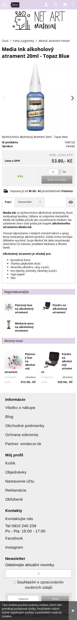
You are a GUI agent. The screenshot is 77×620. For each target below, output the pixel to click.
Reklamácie (15, 490)
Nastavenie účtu (19, 481)
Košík (10, 463)
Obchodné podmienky (24, 425)
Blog (9, 416)
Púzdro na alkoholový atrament (60, 308)
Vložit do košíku (56, 179)
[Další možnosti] (73, 4)
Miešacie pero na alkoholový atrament (24, 327)
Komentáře (25, 202)
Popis (8, 202)
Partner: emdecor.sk (23, 444)
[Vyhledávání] (55, 4)
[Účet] (46, 4)
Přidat (55, 598)
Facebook (14, 538)
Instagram (14, 547)
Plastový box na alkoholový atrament (24, 308)
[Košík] (65, 4)
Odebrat (23, 598)
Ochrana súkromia (21, 434)
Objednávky (16, 472)
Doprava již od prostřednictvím (41, 191)
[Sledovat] (70, 202)
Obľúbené (14, 499)
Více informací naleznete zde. (30, 616)
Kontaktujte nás (19, 518)
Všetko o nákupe (20, 407)
